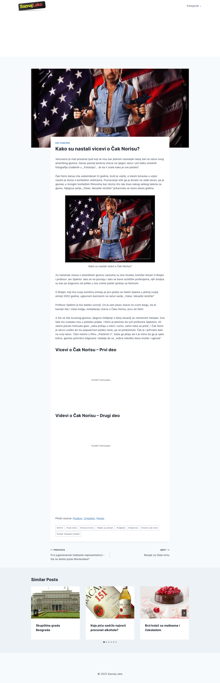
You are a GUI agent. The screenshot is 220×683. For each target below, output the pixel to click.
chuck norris (87, 528)
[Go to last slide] (36, 613)
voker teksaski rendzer (68, 534)
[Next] (184, 613)
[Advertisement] (110, 34)
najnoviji (133, 528)
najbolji (121, 528)
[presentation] (55, 602)
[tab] (104, 642)
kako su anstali (105, 528)
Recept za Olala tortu (156, 553)
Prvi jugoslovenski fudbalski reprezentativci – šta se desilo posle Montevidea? (77, 555)
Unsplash (89, 518)
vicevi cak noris (149, 528)
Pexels (100, 518)
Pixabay (77, 518)
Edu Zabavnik (62, 143)
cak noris (72, 528)
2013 (60, 528)
